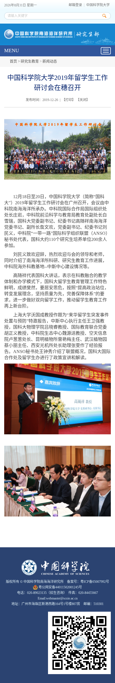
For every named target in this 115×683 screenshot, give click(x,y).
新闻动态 (49, 61)
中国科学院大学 (98, 5)
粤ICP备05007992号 (94, 582)
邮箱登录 (75, 5)
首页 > (15, 61)
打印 (68, 100)
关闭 (83, 100)
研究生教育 (30, 61)
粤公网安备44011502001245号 (60, 587)
